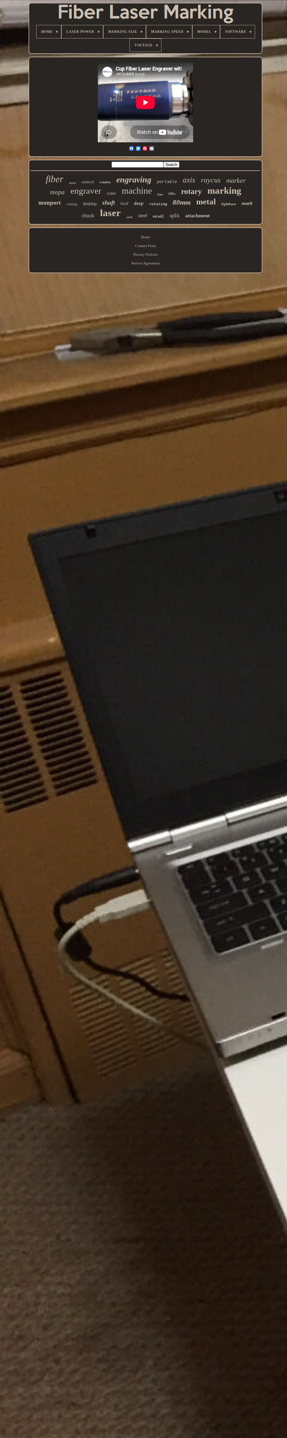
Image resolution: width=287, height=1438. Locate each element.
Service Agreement (145, 263)
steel (142, 215)
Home (145, 237)
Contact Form (145, 246)
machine (137, 191)
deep (139, 203)
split (175, 215)
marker (236, 180)
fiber (54, 179)
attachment (197, 215)
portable (167, 182)
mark (247, 203)
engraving (133, 179)
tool (124, 203)
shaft (108, 202)
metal (206, 201)
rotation (105, 182)
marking (224, 191)
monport (49, 202)
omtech (88, 182)
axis (189, 180)
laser (110, 212)
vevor (72, 182)
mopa (57, 192)
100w (171, 194)
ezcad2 (158, 216)
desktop (90, 203)
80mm (182, 202)
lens (160, 194)
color (111, 193)
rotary (191, 191)
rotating (158, 204)
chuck (88, 215)
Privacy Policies (145, 254)
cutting (71, 204)
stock (129, 217)
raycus (211, 180)
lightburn (228, 204)
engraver (85, 191)
